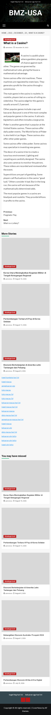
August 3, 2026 (20, 638)
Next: (11, 222)
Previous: (10, 213)
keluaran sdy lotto (9, 436)
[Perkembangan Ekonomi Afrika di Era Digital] (26, 661)
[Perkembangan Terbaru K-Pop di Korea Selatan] (26, 300)
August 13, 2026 (20, 325)
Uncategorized (10, 39)
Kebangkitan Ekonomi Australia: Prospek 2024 (23, 635)
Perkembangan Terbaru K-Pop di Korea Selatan (24, 543)
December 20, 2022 (21, 47)
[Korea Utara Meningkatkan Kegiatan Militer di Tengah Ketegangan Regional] (26, 254)
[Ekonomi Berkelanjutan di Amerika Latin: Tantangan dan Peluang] (26, 346)
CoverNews (37, 708)
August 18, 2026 (20, 279)
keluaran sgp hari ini (32, 2)
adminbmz (9, 47)
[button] (4, 25)
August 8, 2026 (20, 371)
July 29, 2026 (19, 683)
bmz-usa (25, 12)
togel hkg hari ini (17, 2)
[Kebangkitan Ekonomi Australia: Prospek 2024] (26, 616)
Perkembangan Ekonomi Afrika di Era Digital (22, 680)
